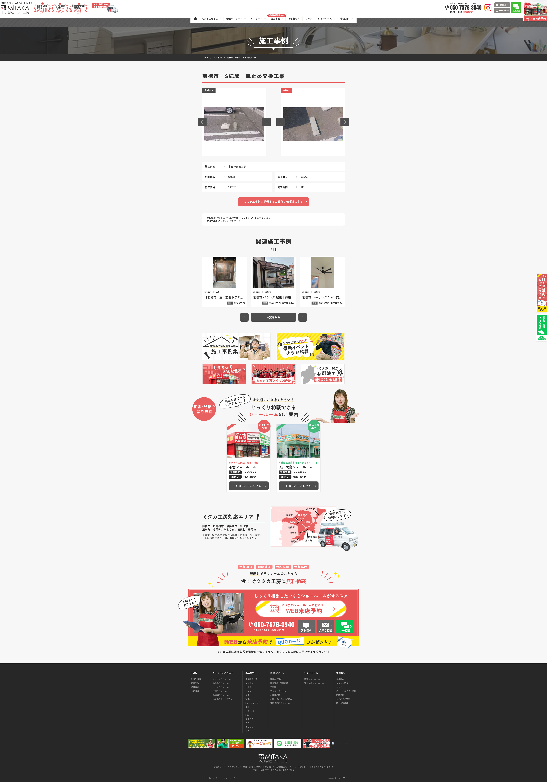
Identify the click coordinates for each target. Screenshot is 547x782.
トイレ (248, 691)
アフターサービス (278, 691)
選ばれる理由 (276, 679)
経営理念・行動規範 (279, 683)
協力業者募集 (342, 703)
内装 (247, 723)
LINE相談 (195, 691)
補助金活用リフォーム (280, 703)
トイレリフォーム (221, 687)
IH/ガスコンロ (251, 703)
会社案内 (340, 679)
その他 (248, 731)
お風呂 (248, 687)
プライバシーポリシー (211, 778)
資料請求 (195, 687)
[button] (202, 122)
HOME (194, 672)
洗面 (247, 695)
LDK (247, 715)
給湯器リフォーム (221, 695)
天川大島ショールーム (314, 683)
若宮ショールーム (312, 679)
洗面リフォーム (220, 691)
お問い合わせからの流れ (281, 699)
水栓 (247, 707)
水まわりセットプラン (223, 699)
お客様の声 (275, 695)
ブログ (339, 687)
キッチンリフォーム (222, 679)
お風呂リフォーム (221, 683)
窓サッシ (249, 727)
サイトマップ (229, 778)
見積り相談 (196, 679)
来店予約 (195, 683)
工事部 (273, 687)
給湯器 (248, 699)
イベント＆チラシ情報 (346, 691)
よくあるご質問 (343, 699)
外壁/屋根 (250, 711)
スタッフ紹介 (342, 683)
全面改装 (249, 719)
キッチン (249, 683)
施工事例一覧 (251, 679)
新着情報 (340, 695)
